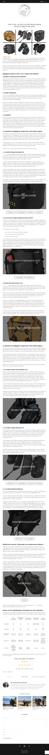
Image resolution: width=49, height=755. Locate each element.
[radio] (20, 665)
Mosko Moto (5, 285)
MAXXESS (39, 212)
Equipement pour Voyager (24, 22)
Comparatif (10, 671)
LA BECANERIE (21, 212)
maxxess (39, 483)
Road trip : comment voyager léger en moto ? (38, 708)
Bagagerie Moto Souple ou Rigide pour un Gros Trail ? (8, 708)
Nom (4, 729)
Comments (10, 676)
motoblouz (19, 538)
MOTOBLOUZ (11, 212)
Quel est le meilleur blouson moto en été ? (23, 708)
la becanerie (21, 483)
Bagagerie (5, 671)
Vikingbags (35, 605)
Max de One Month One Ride (19, 682)
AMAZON (31, 212)
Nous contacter (24, 752)
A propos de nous (24, 751)
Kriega (4, 154)
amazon (31, 483)
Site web (4, 734)
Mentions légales (24, 750)
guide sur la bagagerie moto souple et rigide (19, 58)
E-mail (4, 732)
